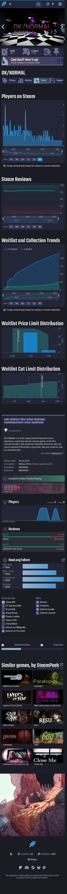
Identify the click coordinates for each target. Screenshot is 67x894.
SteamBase (11, 623)
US (27, 854)
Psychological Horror (14, 422)
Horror (27, 422)
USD (48, 854)
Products (44, 605)
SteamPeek (11, 613)
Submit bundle (47, 609)
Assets (43, 602)
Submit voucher (48, 613)
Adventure (14, 419)
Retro (23, 419)
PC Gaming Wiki (13, 605)
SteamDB (10, 602)
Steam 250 (11, 620)
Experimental (37, 422)
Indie (7, 419)
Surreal (30, 419)
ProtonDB (10, 609)
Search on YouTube (15, 631)
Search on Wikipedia (16, 627)
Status (33, 859)
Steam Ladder (13, 616)
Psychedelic (39, 419)
